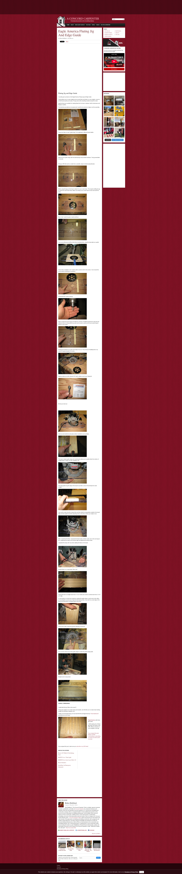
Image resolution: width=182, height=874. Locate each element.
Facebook (92, 830)
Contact (58, 865)
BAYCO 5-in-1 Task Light (64, 757)
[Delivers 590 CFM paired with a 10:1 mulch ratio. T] (119, 133)
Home (68, 24)
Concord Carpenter (79, 808)
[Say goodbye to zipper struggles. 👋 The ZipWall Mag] (109, 122)
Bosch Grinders (62, 762)
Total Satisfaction (94, 713)
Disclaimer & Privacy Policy (62, 868)
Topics (93, 24)
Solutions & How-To (108, 34)
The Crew (117, 34)
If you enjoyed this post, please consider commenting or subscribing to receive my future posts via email (94, 736)
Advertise (59, 867)
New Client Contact (80, 24)
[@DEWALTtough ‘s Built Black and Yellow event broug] (119, 111)
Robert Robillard (63, 38)
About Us (117, 32)
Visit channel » (114, 69)
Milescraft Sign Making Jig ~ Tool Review (88, 850)
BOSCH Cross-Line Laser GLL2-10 (67, 760)
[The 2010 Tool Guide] (71, 847)
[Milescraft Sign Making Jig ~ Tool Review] (88, 847)
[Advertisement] (91, 4)
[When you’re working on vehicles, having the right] (119, 101)
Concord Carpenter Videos (75, 817)
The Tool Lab (107, 30)
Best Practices (118, 30)
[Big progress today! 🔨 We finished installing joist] (109, 111)
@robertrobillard (82, 830)
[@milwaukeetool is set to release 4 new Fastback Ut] (109, 133)
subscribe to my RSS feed (82, 746)
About (72, 24)
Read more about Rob (71, 827)
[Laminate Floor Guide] (79, 847)
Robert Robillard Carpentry (67, 830)
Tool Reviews (70, 38)
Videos (97, 24)
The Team (88, 24)
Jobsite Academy (108, 36)
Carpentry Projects (108, 32)
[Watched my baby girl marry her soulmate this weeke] (119, 122)
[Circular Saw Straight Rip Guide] (62, 847)
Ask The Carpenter (105, 24)
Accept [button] (141, 872)
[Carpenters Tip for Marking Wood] (97, 847)
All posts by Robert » (96, 833)
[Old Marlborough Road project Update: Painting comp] (109, 101)
